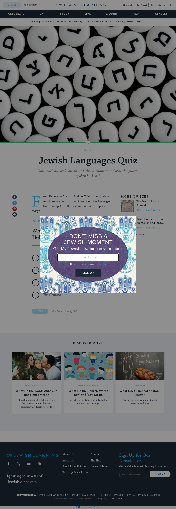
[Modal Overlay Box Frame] (88, 254)
